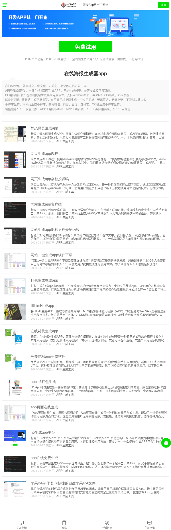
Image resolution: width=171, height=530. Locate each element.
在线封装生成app (44, 331)
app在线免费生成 (44, 458)
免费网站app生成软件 (48, 356)
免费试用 (85, 46)
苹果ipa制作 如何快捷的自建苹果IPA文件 (63, 483)
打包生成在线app (44, 280)
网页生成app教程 (44, 153)
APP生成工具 (64, 141)
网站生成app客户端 (46, 204)
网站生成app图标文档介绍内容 (55, 230)
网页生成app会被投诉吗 (50, 179)
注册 (163, 5)
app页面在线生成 (44, 407)
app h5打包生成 (43, 382)
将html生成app (42, 306)
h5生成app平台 (43, 432)
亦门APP (68, 5)
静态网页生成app (44, 128)
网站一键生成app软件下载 (51, 255)
